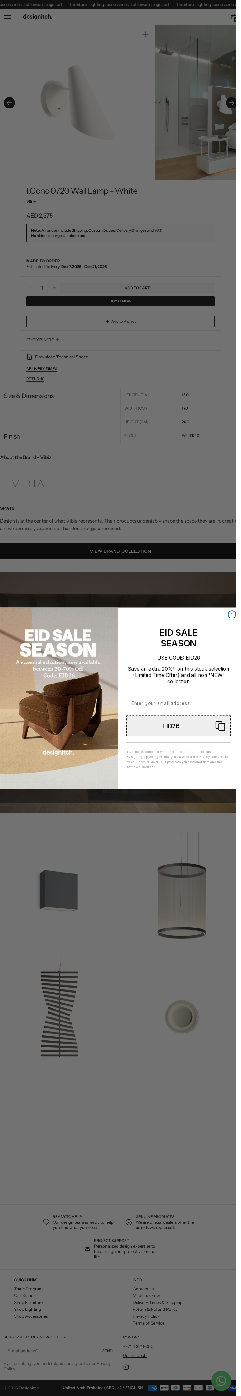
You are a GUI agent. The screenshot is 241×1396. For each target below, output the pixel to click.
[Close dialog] (232, 614)
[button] (178, 725)
